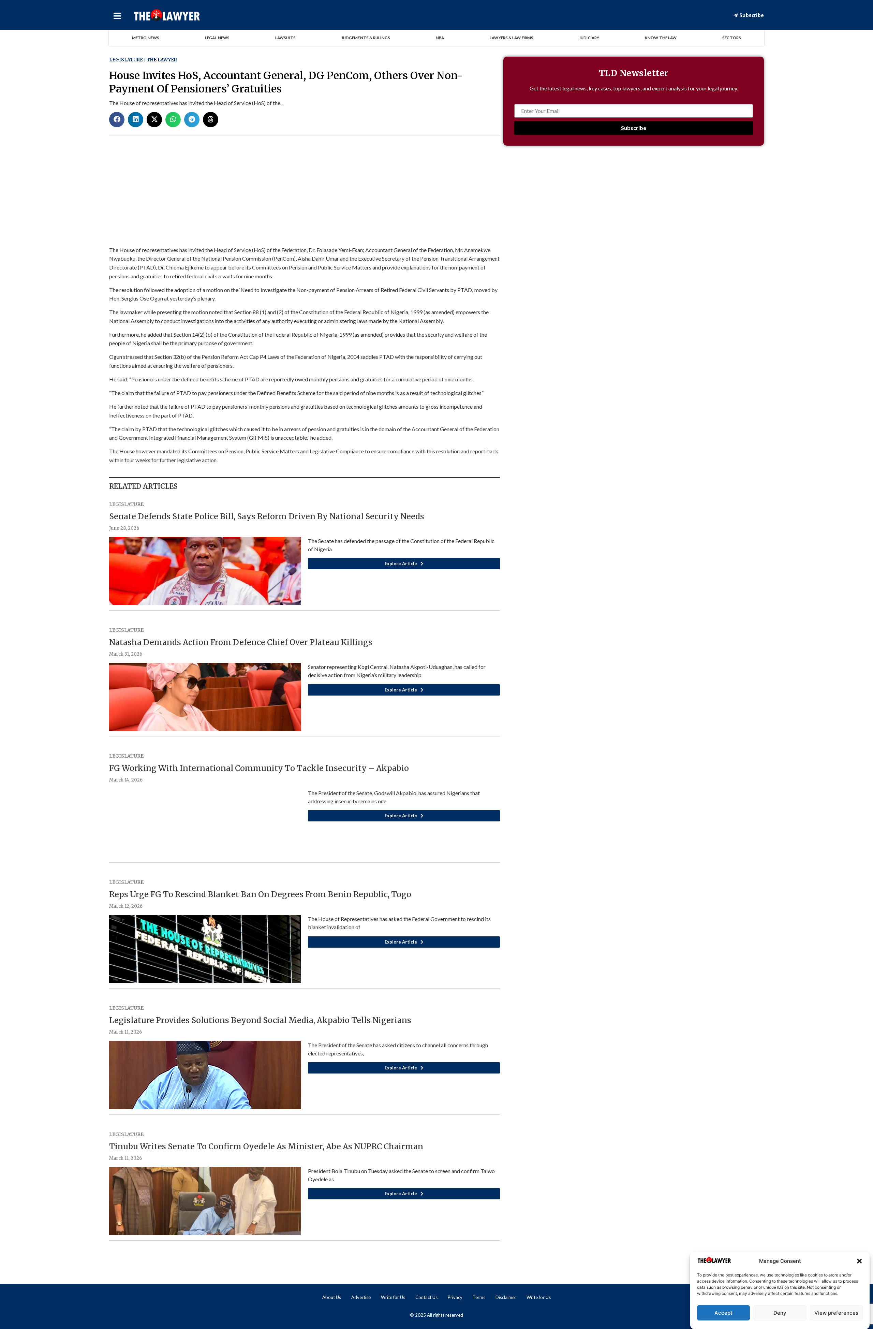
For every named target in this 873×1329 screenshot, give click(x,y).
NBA (440, 37)
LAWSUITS (285, 37)
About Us (331, 1297)
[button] (859, 1261)
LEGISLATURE (126, 60)
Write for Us (393, 1297)
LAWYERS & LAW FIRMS (511, 37)
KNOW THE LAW (661, 37)
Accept (723, 1313)
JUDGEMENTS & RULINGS (365, 37)
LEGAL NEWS (217, 37)
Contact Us (426, 1297)
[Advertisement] (633, 211)
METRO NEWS (145, 37)
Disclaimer (505, 1297)
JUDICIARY (589, 37)
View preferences (836, 1313)
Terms (479, 1297)
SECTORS (731, 37)
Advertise (361, 1297)
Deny (779, 1313)
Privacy (455, 1297)
